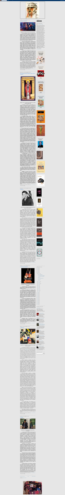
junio (38, 286)
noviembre (39, 281)
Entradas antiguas (34, 476)
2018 (38, 294)
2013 (38, 299)
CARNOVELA (22, 327)
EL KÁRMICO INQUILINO (41, 335)
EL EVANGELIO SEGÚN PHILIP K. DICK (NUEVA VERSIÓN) (27, 74)
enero (38, 291)
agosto (38, 284)
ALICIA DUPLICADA (41, 340)
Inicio (28, 476)
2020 (38, 292)
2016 (38, 296)
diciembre (39, 273)
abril (38, 288)
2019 (38, 293)
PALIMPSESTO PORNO (41, 313)
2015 (38, 297)
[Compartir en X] (23, 69)
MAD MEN (40, 330)
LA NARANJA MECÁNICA (24, 266)
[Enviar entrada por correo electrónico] (20, 69)
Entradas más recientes (22, 476)
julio (38, 285)
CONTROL (21, 417)
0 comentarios (33, 262)
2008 (38, 304)
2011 (38, 301)
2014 (38, 298)
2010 (38, 302)
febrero (39, 290)
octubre (39, 282)
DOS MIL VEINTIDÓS (40, 274)
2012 (38, 300)
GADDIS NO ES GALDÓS (41, 318)
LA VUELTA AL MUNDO (32, 4)
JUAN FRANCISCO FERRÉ (40, 24)
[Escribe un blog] (22, 69)
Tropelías (27, 349)
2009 (38, 303)
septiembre (39, 283)
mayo (38, 287)
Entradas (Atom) (24, 477)
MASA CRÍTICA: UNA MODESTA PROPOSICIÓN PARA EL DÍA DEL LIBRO (42, 324)
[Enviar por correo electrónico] (21, 69)
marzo (38, 289)
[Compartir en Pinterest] (24, 69)
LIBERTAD (21, 189)
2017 (38, 295)
